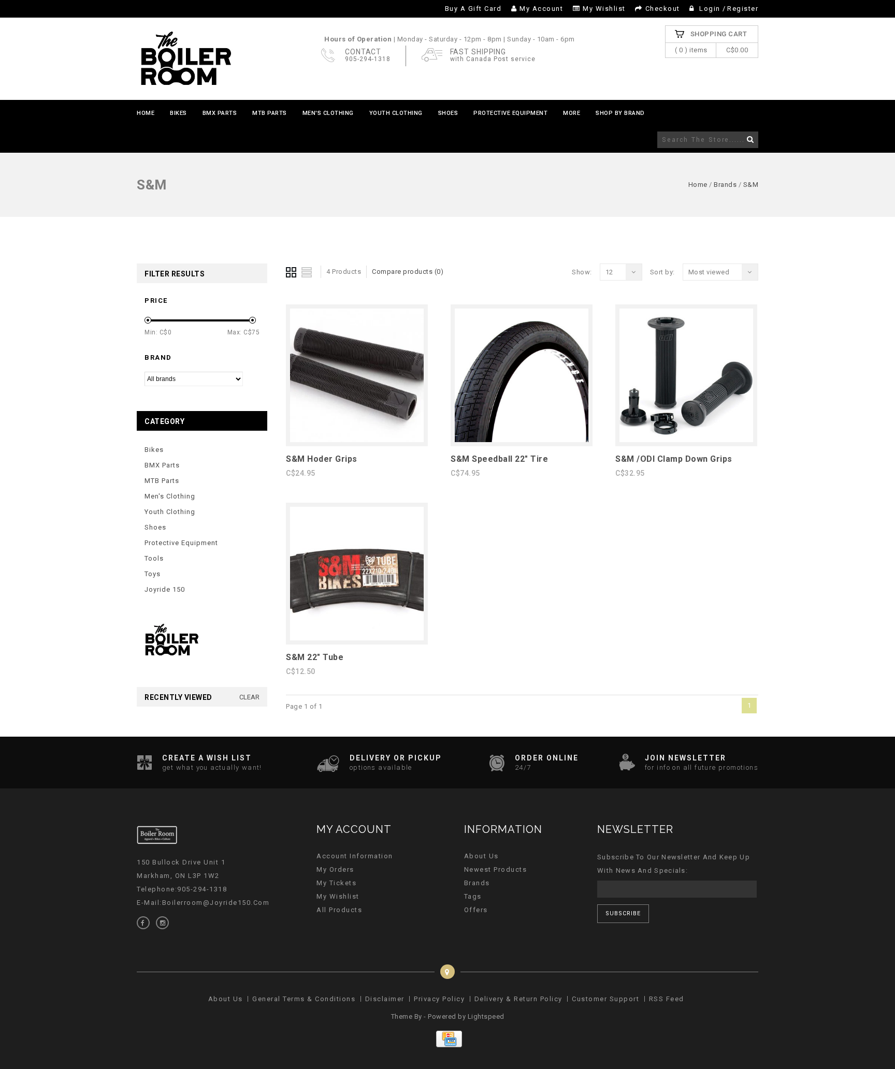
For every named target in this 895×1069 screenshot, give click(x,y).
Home (145, 113)
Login (710, 8)
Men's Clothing (328, 113)
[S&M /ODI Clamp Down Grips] (686, 440)
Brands (725, 184)
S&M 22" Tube (314, 657)
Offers (476, 910)
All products (339, 910)
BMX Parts (220, 113)
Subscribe (623, 913)
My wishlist (604, 8)
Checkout (662, 8)
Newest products (495, 869)
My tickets (336, 883)
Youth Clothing (396, 113)
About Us (481, 856)
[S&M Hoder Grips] (357, 440)
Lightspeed (486, 1016)
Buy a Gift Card (473, 8)
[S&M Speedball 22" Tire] (521, 440)
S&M (751, 184)
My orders (335, 869)
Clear (249, 697)
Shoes (448, 113)
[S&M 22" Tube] (357, 638)
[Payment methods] (448, 1045)
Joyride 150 (165, 589)
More (571, 113)
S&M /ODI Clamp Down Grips (673, 459)
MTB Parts (269, 113)
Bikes (178, 113)
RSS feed (666, 999)
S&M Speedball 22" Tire (499, 459)
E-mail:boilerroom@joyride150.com (203, 902)
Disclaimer (385, 999)
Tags (473, 896)
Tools (154, 558)
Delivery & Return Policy (518, 999)
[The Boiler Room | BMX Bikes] (185, 58)
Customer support (605, 999)
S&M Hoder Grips (321, 459)
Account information (354, 856)
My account (541, 8)
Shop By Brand (620, 113)
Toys (153, 574)
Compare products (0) (407, 271)
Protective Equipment (510, 113)
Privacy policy (439, 999)
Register (742, 8)
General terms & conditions (303, 999)
